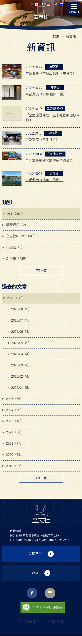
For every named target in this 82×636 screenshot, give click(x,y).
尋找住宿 (35, 554)
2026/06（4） (21, 332)
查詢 (35, 573)
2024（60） (14, 410)
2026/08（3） (21, 309)
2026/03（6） (21, 365)
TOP (56, 36)
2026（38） (15, 298)
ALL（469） (16, 214)
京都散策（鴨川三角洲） (44, 180)
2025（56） (14, 399)
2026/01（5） (21, 388)
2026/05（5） (21, 343)
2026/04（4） (21, 354)
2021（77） (14, 443)
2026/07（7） (21, 320)
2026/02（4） (21, 376)
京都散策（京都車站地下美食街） (50, 74)
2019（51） (14, 466)
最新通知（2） (17, 225)
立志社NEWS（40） (21, 236)
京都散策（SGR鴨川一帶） (45, 94)
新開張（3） (15, 247)
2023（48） (14, 421)
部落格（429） (17, 258)
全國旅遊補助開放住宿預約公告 (49, 160)
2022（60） (14, 432)
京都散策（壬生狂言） (42, 140)
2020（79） (14, 455)
